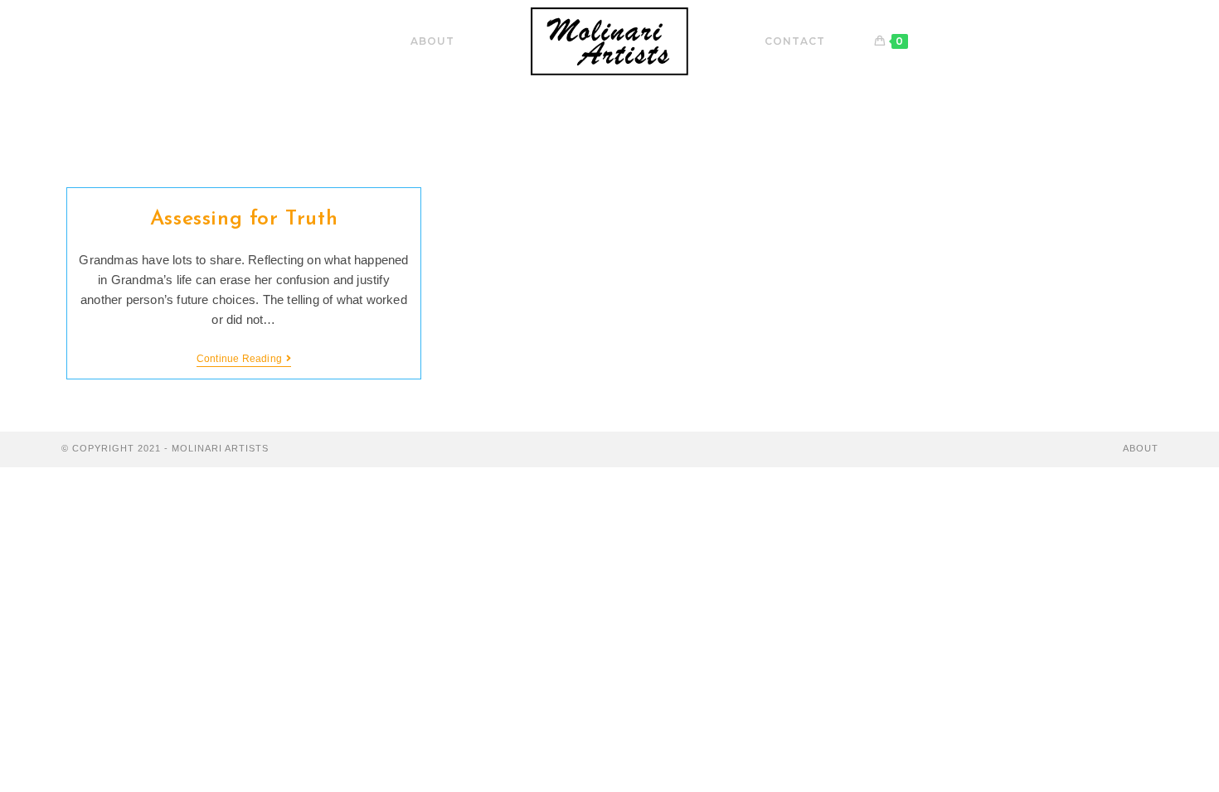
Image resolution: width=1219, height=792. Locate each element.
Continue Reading (244, 360)
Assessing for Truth (244, 219)
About (1140, 448)
